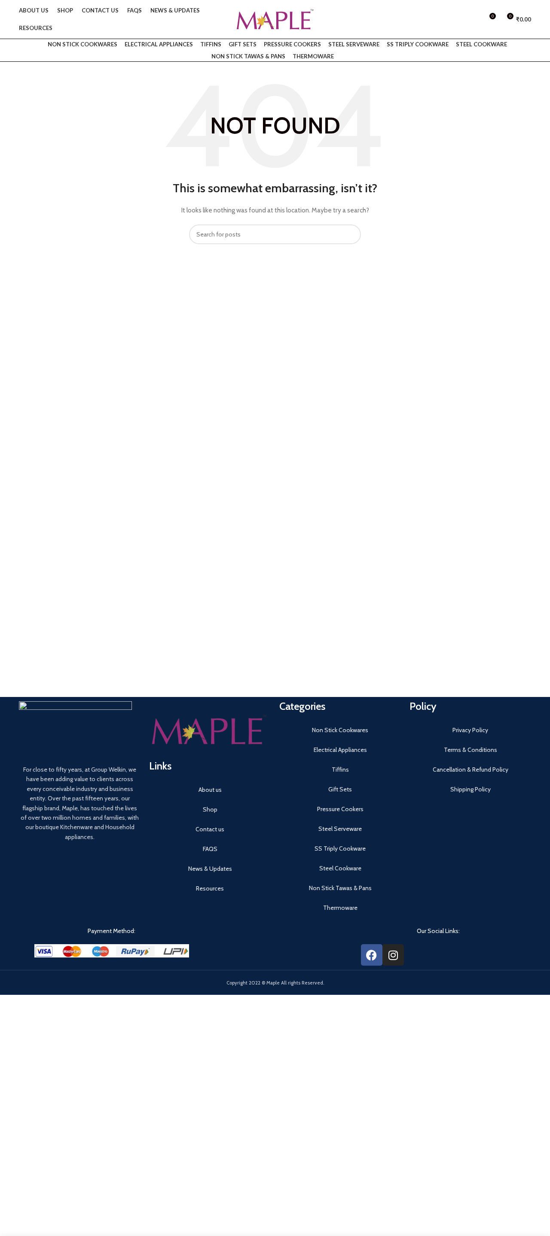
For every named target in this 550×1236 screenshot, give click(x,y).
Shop (210, 809)
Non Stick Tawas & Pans (248, 56)
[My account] (473, 19)
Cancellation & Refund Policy (470, 769)
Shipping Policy (470, 789)
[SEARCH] (351, 234)
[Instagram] (393, 955)
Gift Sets (243, 44)
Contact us (210, 829)
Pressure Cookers (292, 44)
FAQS (210, 849)
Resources (210, 888)
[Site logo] (275, 18)
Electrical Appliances (159, 44)
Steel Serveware (353, 44)
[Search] (458, 19)
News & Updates (210, 868)
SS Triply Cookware (418, 44)
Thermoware (313, 56)
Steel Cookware (481, 44)
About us (210, 790)
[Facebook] (371, 955)
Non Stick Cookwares (82, 44)
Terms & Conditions (470, 750)
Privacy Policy (470, 730)
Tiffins (210, 44)
